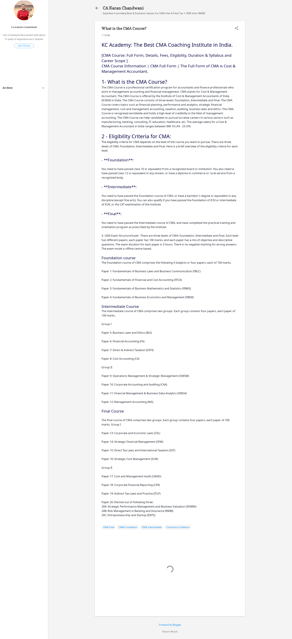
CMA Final (108, 527)
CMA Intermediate (152, 527)
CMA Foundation (128, 527)
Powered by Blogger (170, 624)
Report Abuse (170, 631)
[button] (236, 28)
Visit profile (24, 46)
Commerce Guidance (178, 527)
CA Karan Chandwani (123, 8)
